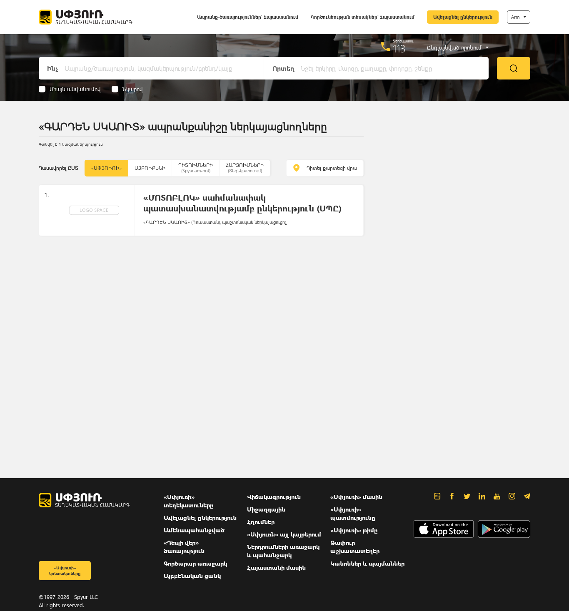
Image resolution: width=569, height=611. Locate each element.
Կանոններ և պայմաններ (367, 563)
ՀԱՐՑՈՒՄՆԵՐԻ (245, 167)
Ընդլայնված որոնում (454, 47)
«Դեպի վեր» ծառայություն (184, 547)
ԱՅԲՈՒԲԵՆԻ (150, 168)
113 (399, 48)
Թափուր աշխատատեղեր (354, 547)
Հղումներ (261, 522)
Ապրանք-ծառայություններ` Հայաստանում (247, 17)
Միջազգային (266, 509)
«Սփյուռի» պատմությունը (352, 513)
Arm (515, 17)
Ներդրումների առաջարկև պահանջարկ (283, 551)
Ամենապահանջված (194, 530)
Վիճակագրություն (274, 497)
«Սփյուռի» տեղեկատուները (189, 501)
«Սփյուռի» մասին (356, 497)
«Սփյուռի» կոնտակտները (64, 570)
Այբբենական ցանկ (192, 576)
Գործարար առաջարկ (195, 563)
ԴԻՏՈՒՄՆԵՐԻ (195, 167)
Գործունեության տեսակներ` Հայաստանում (362, 17)
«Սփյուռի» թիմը (354, 530)
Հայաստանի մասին (276, 567)
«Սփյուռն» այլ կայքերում (284, 534)
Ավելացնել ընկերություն (462, 17)
